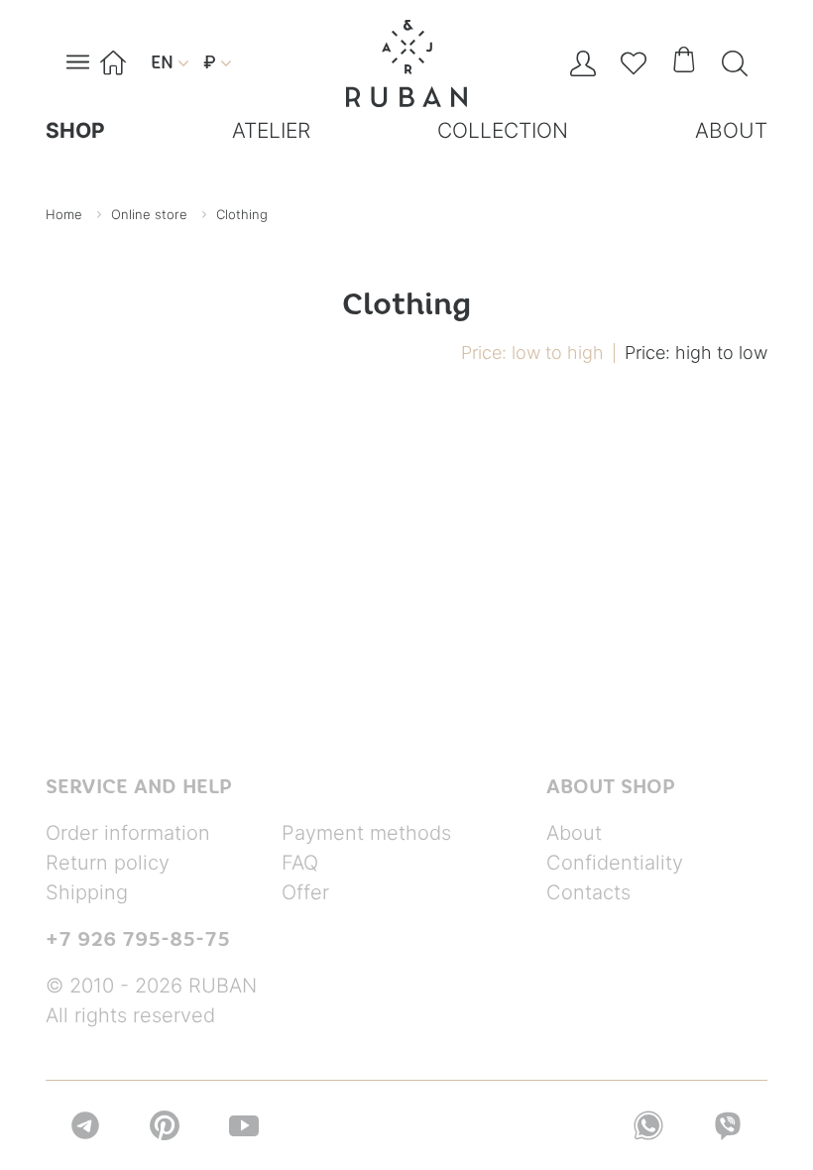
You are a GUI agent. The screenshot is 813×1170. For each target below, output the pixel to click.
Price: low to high (532, 352)
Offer (305, 892)
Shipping (87, 892)
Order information (128, 833)
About (574, 833)
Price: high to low (696, 352)
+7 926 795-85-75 (138, 939)
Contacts (588, 892)
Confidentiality (614, 863)
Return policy (108, 863)
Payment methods (366, 833)
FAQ (300, 863)
